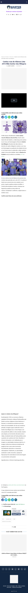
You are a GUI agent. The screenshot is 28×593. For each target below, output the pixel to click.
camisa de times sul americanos (16, 485)
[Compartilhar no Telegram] (12, 117)
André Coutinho (11, 65)
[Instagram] (10, 14)
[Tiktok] (20, 14)
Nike (14, 519)
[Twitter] (8, 14)
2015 (3, 519)
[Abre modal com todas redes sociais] (15, 117)
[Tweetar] (6, 117)
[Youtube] (12, 14)
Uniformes (11, 56)
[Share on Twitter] (13, 527)
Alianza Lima (8, 519)
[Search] (26, 2)
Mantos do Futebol (5, 56)
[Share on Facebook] (12, 526)
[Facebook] (3, 569)
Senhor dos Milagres (6, 521)
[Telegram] (16, 14)
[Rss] (22, 569)
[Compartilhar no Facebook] (2, 117)
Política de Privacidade (16, 587)
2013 (22, 154)
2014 (2, 156)
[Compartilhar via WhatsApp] (9, 117)
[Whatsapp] (14, 14)
